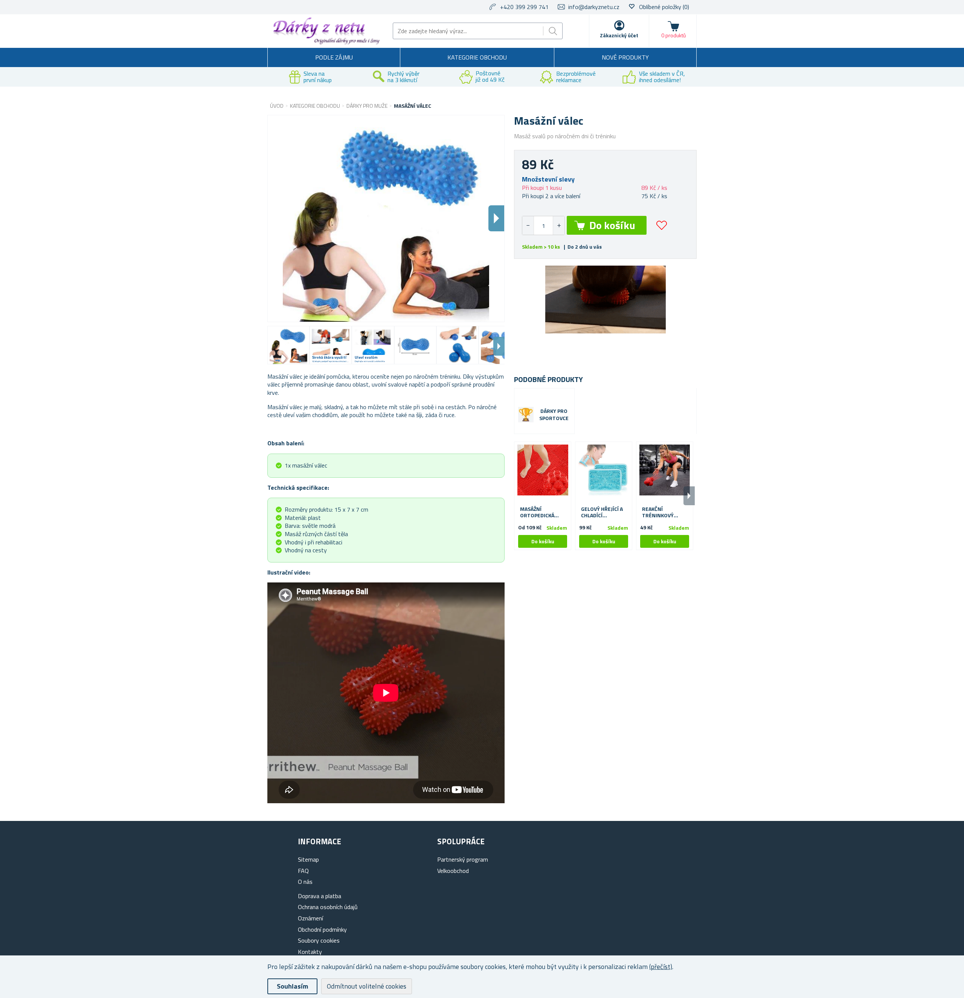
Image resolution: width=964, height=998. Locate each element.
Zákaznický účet (619, 35)
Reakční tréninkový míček (658, 512)
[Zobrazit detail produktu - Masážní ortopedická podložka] (542, 470)
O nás (305, 881)
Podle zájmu (334, 57)
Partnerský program (462, 859)
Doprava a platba (319, 895)
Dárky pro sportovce (554, 415)
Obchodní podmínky (322, 929)
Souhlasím (292, 986)
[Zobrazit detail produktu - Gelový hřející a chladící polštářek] (603, 470)
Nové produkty (625, 57)
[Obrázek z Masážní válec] (288, 345)
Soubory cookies (319, 940)
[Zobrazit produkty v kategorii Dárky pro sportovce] (526, 414)
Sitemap (308, 859)
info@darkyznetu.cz (593, 6)
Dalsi (496, 218)
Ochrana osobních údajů (328, 906)
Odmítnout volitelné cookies (366, 986)
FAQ (303, 870)
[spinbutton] (543, 225)
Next (499, 346)
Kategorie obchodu (477, 57)
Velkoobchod (453, 870)
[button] (558, 225)
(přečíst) (660, 966)
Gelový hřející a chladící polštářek (602, 512)
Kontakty (310, 951)
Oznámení (310, 918)
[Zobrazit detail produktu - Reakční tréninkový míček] (664, 470)
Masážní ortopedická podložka (537, 512)
